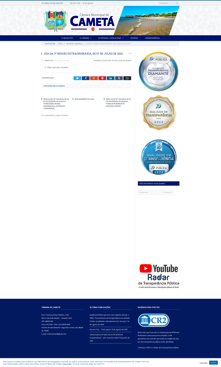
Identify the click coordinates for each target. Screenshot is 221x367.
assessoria (155, 335)
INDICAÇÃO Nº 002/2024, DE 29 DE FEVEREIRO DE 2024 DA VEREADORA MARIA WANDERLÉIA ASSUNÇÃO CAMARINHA (56, 104)
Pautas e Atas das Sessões (121, 60)
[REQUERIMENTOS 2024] (86, 94)
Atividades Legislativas (109, 38)
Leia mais (67, 364)
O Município (67, 38)
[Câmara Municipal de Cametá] (110, 20)
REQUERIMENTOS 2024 (84, 99)
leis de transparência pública (149, 342)
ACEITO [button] (213, 362)
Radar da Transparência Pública (166, 347)
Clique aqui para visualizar (57, 67)
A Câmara (84, 38)
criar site (153, 332)
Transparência (152, 38)
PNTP (148, 347)
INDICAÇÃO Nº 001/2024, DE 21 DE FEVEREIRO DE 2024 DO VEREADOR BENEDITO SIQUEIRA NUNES (118, 102)
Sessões (134, 38)
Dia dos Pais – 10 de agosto (81, 3)
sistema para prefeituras (169, 332)
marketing (49, 60)
